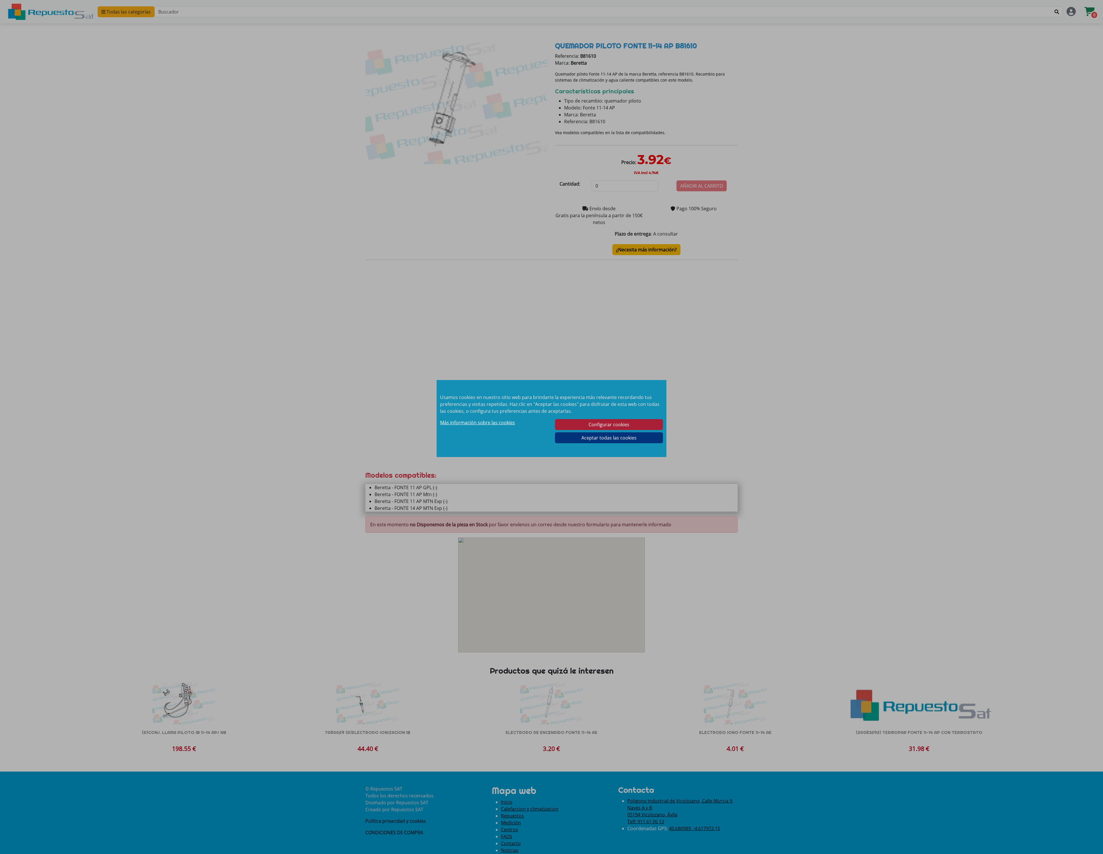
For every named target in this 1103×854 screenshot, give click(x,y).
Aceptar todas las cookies (609, 438)
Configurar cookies (609, 424)
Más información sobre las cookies (477, 422)
